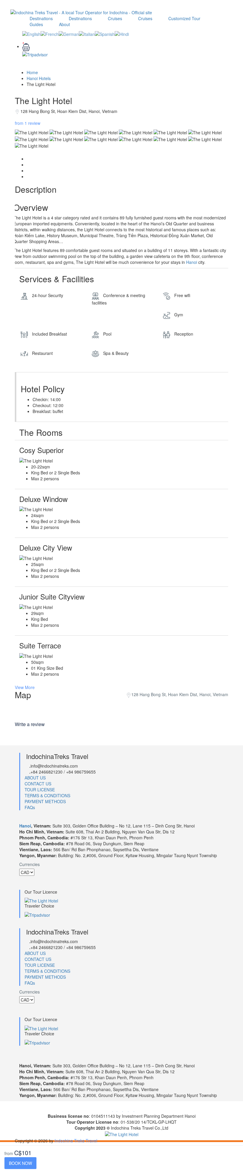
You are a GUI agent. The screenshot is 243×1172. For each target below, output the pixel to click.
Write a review (30, 724)
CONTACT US (38, 784)
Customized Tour (184, 18)
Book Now (20, 1163)
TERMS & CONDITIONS (47, 795)
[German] (69, 33)
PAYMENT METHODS (45, 801)
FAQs (30, 807)
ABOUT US (35, 778)
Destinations (41, 18)
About (64, 24)
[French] (50, 33)
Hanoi (191, 262)
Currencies (29, 864)
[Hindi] (122, 33)
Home (32, 72)
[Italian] (87, 33)
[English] (31, 33)
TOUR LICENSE (40, 790)
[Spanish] (105, 33)
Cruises (115, 18)
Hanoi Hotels (39, 78)
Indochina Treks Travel (76, 1141)
